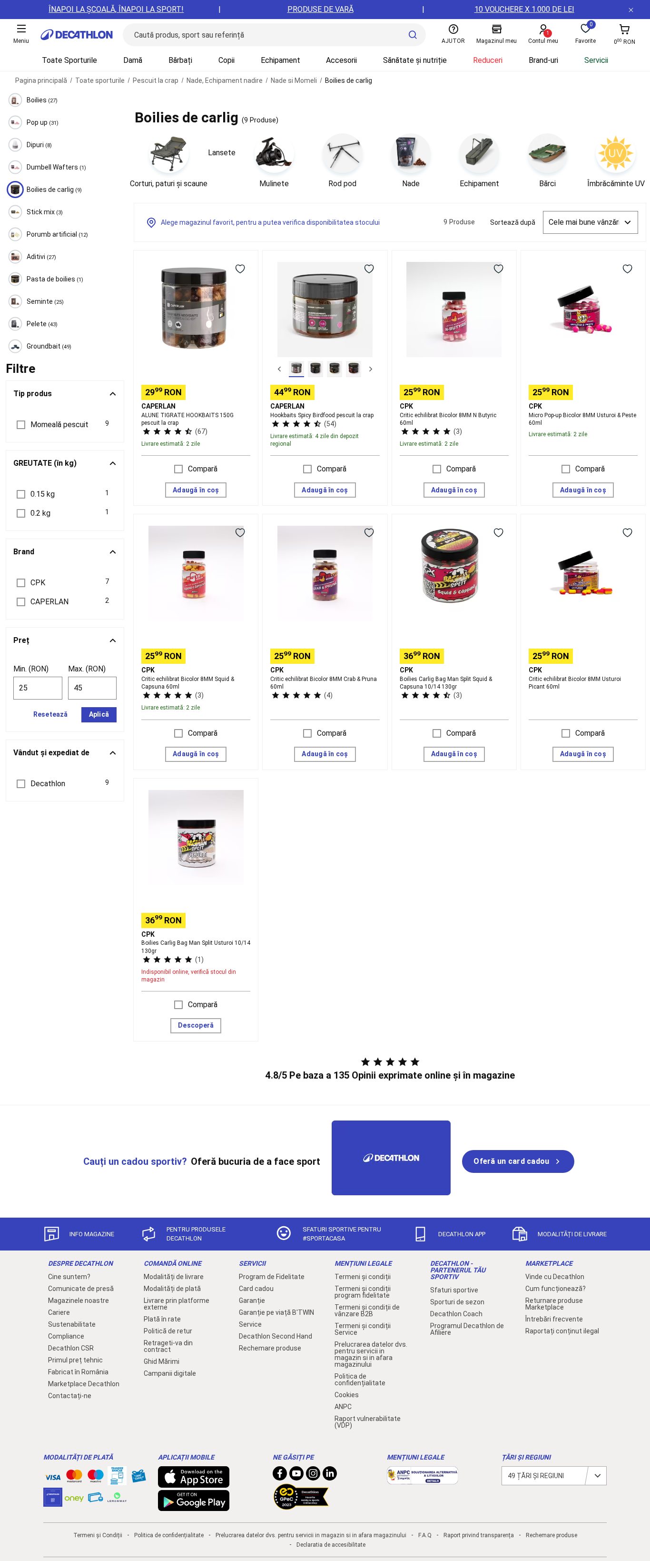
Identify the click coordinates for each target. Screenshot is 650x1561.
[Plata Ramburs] (95, 1499)
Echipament (280, 60)
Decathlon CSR (71, 1348)
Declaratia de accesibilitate (330, 1544)
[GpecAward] (301, 1506)
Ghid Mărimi (161, 1361)
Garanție (252, 1300)
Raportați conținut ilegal (562, 1331)
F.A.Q (425, 1535)
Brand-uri (543, 60)
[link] (518, 1161)
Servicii (596, 60)
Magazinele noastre (78, 1300)
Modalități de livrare (174, 1276)
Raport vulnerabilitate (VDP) (368, 1422)
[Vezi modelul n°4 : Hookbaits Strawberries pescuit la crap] (353, 369)
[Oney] (74, 1497)
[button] (65, 424)
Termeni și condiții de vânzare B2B (367, 1310)
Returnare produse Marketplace (554, 1304)
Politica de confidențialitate (360, 1379)
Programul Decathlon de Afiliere (467, 1329)
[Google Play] (193, 1506)
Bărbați (180, 60)
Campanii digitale (170, 1373)
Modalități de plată (172, 1288)
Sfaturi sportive (454, 1290)
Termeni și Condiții (97, 1535)
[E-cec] (52, 1502)
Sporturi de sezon (457, 1302)
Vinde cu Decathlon (554, 1276)
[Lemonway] (117, 1497)
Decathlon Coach (456, 1314)
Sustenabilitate (72, 1324)
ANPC (343, 1406)
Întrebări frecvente (554, 1319)
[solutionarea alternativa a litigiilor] (422, 1479)
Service (250, 1324)
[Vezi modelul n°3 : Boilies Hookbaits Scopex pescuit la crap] (334, 369)
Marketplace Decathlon (83, 1384)
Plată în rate (162, 1319)
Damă (132, 60)
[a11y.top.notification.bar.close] (631, 9)
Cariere (59, 1312)
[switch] (239, 268)
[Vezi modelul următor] (370, 369)
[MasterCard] (74, 1478)
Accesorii (341, 60)
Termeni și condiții (363, 1276)
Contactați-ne (69, 1395)
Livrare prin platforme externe (176, 1304)
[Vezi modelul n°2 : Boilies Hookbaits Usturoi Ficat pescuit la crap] (315, 369)
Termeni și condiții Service (363, 1329)
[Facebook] (280, 1476)
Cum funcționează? (555, 1288)
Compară (202, 468)
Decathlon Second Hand (275, 1336)
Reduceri (487, 60)
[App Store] (193, 1483)
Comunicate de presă (81, 1288)
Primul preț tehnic (75, 1360)
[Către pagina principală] (77, 34)
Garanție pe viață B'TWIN (276, 1312)
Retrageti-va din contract (168, 1346)
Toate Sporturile (69, 60)
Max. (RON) (87, 668)
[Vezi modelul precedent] (279, 369)
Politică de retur (168, 1331)
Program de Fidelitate (272, 1276)
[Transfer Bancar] (117, 1480)
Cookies (347, 1394)
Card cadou (256, 1288)
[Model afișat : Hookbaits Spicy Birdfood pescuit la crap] (296, 369)
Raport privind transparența (478, 1535)
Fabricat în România (78, 1372)
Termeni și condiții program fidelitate (363, 1292)
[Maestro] (95, 1478)
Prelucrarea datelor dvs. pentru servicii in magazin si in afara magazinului (371, 1354)
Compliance (66, 1336)
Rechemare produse (270, 1348)
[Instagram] (313, 1476)
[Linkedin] (330, 1476)
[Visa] (52, 1476)
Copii (226, 60)
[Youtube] (296, 1476)
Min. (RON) (31, 668)
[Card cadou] (138, 1478)
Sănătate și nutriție (415, 60)
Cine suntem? (69, 1276)
